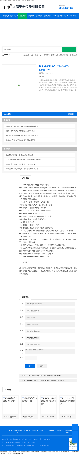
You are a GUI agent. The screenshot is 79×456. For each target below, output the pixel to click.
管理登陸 (18, 442)
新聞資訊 (31, 16)
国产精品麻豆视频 (10, 453)
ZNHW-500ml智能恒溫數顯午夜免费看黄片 (68, 417)
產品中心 (38, 55)
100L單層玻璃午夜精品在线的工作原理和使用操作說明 (23, 159)
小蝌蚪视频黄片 (35, 452)
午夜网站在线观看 (25, 452)
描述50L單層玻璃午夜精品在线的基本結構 (19, 155)
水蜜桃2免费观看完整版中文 (47, 452)
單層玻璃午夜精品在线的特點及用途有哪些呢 (20, 164)
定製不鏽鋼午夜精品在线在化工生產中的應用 (20, 131)
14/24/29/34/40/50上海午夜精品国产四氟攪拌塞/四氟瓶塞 (45, 380)
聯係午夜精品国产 (64, 17)
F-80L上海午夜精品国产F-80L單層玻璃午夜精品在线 (44, 376)
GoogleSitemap (10, 442)
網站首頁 (6, 16)
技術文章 (39, 16)
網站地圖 (2, 452)
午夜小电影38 (9, 452)
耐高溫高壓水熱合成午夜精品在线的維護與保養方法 (22, 126)
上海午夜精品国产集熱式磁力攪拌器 (30, 417)
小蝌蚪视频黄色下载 (67, 452)
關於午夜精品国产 (14, 17)
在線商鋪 (72, 16)
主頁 (32, 55)
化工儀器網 (31, 442)
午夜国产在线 (16, 452)
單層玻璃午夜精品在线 (51, 55)
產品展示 (22, 16)
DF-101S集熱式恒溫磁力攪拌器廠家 (11, 417)
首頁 (10, 430)
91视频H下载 (19, 453)
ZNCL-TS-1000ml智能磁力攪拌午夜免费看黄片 (49, 417)
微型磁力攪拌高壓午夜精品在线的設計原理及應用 (22, 135)
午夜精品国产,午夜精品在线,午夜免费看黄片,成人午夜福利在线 (17, 1)
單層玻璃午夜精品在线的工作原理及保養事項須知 (22, 169)
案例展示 (47, 16)
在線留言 (56, 16)
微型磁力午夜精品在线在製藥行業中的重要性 (20, 140)
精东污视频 (59, 452)
